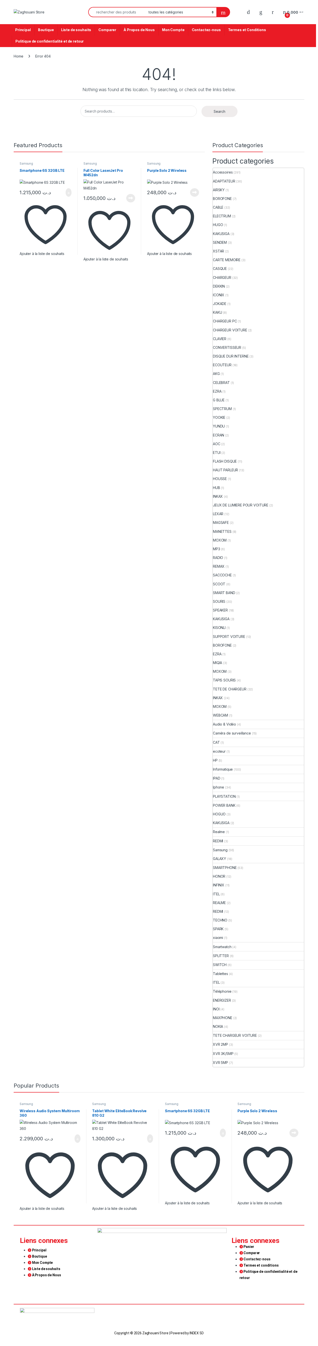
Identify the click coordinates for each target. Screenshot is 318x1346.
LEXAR (218, 514)
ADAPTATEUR (224, 181)
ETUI (216, 452)
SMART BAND (224, 593)
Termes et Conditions (247, 30)
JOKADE (219, 304)
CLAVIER (219, 339)
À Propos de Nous (139, 30)
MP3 (216, 549)
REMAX (219, 566)
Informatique (223, 769)
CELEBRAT (221, 382)
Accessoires (223, 172)
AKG (216, 373)
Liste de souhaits (76, 30)
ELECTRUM (222, 216)
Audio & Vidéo (224, 724)
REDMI (218, 841)
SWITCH (220, 965)
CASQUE (220, 268)
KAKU (217, 312)
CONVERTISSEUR (227, 347)
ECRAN (218, 435)
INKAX (218, 496)
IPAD (216, 778)
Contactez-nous (206, 30)
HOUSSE (220, 479)
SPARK (218, 929)
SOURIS (219, 601)
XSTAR (218, 251)
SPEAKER (220, 610)
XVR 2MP (220, 1044)
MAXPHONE (222, 1018)
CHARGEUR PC (225, 321)
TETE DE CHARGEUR (229, 689)
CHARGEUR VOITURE (230, 330)
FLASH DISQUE (225, 461)
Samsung (26, 163)
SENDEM (220, 242)
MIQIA (217, 663)
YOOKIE (219, 417)
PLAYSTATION (224, 796)
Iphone (218, 787)
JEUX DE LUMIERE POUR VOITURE (240, 505)
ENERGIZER (222, 1000)
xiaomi (218, 937)
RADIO (218, 557)
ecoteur (219, 751)
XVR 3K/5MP (223, 1053)
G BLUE (219, 400)
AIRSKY (219, 190)
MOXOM (220, 540)
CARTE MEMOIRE (226, 260)
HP (215, 760)
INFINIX (218, 885)
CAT (216, 742)
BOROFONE (222, 198)
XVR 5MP (220, 1062)
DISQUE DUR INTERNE (230, 356)
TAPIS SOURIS (224, 680)
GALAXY (219, 859)
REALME (219, 903)
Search (219, 111)
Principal (23, 30)
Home (18, 56)
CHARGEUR (222, 277)
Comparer (107, 30)
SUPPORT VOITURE (229, 636)
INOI (216, 1009)
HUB (216, 488)
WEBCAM (220, 715)
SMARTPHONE (225, 867)
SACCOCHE (222, 575)
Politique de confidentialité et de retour (49, 41)
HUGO (218, 225)
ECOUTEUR (222, 365)
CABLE (218, 207)
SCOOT (219, 584)
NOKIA (218, 1026)
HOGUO (219, 814)
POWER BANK (224, 805)
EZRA (217, 391)
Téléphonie (222, 991)
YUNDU (219, 426)
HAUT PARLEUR (225, 470)
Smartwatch (222, 947)
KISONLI (219, 627)
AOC (216, 444)
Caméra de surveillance (232, 733)
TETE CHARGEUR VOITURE (235, 1035)
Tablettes (220, 974)
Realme (219, 832)
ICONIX (218, 295)
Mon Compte (173, 30)
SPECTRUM (222, 409)
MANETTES (222, 531)
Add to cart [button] (68, 192)
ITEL (216, 894)
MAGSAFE (221, 522)
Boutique (46, 30)
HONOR (219, 876)
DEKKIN (219, 286)
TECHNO (220, 920)
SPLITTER (221, 956)
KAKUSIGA (221, 234)
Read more (130, 198)
